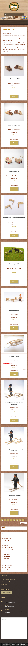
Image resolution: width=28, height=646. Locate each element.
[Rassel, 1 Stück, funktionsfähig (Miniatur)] (14, 205)
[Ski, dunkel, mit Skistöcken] (14, 482)
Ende (23, 520)
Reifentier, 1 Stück (14, 264)
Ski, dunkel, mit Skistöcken (14, 495)
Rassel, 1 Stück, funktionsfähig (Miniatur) (14, 217)
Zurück (5, 520)
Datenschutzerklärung (7, 581)
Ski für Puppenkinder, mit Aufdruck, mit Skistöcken (14, 449)
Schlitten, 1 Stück (14, 356)
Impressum (4, 584)
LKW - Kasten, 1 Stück (14, 78)
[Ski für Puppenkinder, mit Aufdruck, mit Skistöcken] (14, 436)
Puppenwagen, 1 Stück (14, 171)
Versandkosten (15, 92)
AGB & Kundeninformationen (8, 579)
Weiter (20, 520)
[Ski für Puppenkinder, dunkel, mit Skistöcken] (14, 390)
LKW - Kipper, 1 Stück (14, 125)
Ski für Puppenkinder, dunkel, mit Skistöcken (14, 403)
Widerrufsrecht (5, 589)
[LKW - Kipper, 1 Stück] (14, 112)
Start (2, 520)
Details (14, 96)
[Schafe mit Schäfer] (14, 297)
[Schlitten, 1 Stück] (14, 343)
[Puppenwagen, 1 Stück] (14, 158)
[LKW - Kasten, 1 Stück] (14, 66)
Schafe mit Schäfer (14, 310)
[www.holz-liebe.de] (14, 6)
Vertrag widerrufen (6, 592)
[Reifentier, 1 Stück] (14, 251)
